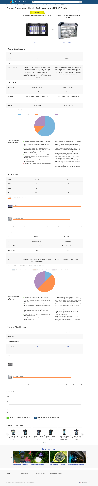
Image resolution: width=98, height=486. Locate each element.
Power (15, 110)
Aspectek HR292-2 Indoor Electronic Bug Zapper (48, 418)
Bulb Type (21, 110)
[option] (19, 435)
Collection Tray (32, 265)
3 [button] (51, 466)
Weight (23, 197)
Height (9, 197)
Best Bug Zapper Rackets (57, 464)
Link (37, 346)
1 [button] (43, 443)
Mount (15, 265)
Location (10, 110)
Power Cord (40, 265)
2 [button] (46, 443)
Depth (18, 197)
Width (14, 197)
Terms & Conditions (56, 474)
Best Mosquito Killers (37, 464)
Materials (10, 265)
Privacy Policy (40, 474)
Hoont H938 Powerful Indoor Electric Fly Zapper (20, 418)
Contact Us (24, 474)
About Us (9, 474)
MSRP (9, 355)
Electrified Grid (22, 265)
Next (82, 434)
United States (84, 482)
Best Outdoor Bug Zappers (76, 464)
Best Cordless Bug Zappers (21, 464)
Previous (7, 434)
